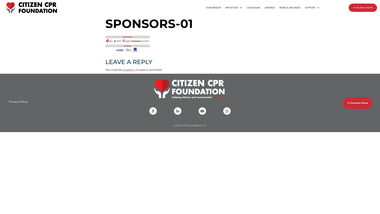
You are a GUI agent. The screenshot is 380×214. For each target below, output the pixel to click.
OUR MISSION (213, 7)
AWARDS (270, 7)
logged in (129, 69)
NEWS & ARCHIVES (289, 7)
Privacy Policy (18, 101)
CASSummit (253, 7)
